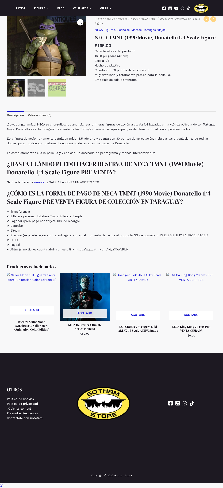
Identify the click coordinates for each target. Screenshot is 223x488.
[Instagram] (170, 8)
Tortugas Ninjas (154, 30)
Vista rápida (31, 314)
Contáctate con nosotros (25, 418)
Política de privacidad (22, 403)
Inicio (98, 18)
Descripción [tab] (15, 115)
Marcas (123, 18)
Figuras (110, 18)
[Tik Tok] (188, 8)
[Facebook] (164, 8)
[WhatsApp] (182, 8)
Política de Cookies (20, 399)
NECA (134, 18)
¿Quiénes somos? (19, 408)
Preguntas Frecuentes (22, 413)
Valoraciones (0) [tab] (39, 115)
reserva (39, 182)
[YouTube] (176, 8)
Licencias (123, 30)
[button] (47, 8)
